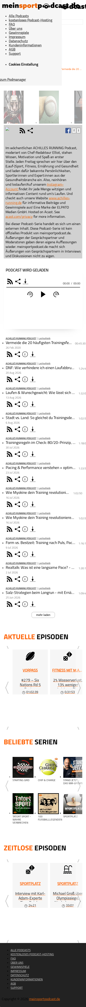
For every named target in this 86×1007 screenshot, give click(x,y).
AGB (12, 49)
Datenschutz (18, 41)
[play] (43, 294)
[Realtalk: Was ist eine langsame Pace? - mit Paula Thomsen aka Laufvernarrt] (33, 579)
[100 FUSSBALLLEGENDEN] (48, 803)
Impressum (17, 37)
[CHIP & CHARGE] (48, 767)
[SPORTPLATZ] (73, 803)
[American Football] (20, 104)
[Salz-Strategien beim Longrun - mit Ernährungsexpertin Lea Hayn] (33, 604)
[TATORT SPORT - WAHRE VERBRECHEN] (23, 803)
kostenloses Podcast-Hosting (30, 20)
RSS (11, 281)
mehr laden (43, 615)
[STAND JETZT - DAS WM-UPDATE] (73, 767)
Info (26, 354)
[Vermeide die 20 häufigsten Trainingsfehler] (33, 354)
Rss (10, 354)
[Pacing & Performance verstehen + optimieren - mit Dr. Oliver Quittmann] (33, 479)
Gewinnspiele (19, 33)
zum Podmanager (13, 80)
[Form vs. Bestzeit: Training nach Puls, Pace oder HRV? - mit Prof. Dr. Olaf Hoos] (33, 554)
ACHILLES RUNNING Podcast (21, 338)
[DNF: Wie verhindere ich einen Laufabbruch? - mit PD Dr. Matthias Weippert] (33, 379)
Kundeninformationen (25, 45)
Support (15, 54)
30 (30, 294)
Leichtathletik (44, 339)
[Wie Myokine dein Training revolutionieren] (33, 504)
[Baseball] (55, 104)
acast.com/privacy (19, 217)
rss (23, 130)
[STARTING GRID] (23, 767)
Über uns (15, 29)
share (31, 130)
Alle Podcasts (19, 16)
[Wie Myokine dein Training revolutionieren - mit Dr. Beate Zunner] (33, 529)
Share (18, 281)
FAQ (12, 24)
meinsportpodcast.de (44, 999)
